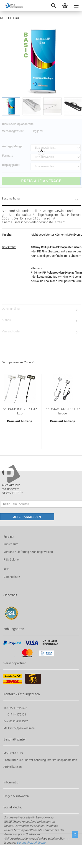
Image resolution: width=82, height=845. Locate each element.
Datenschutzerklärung (31, 842)
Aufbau (6, 320)
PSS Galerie (11, 559)
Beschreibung (11, 198)
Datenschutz (11, 576)
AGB (6, 569)
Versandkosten (11, 331)
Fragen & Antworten (16, 796)
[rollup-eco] (42, 60)
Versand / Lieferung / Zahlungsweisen (28, 551)
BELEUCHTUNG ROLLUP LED (20, 411)
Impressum (10, 544)
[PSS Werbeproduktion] (11, 5)
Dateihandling (11, 308)
